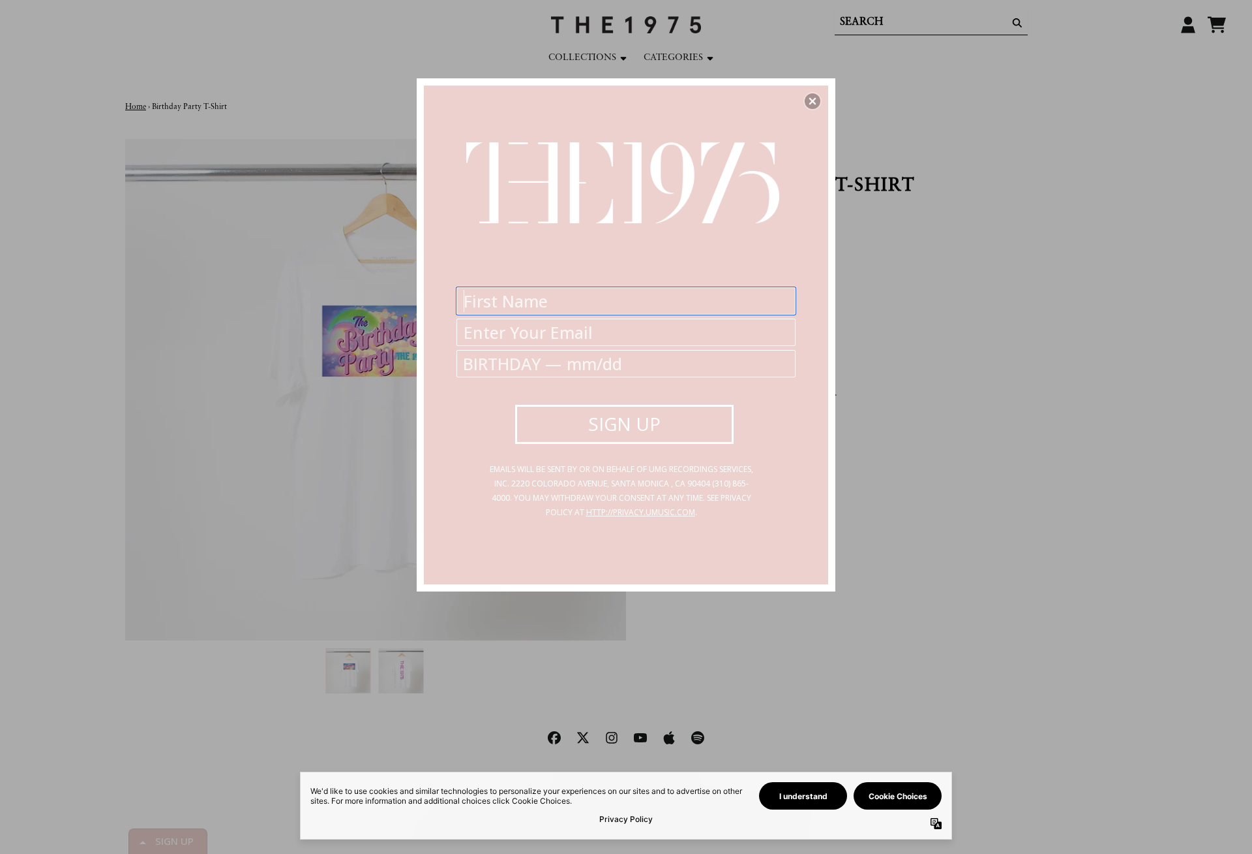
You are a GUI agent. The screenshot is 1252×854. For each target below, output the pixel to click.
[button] (812, 101)
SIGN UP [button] (624, 423)
